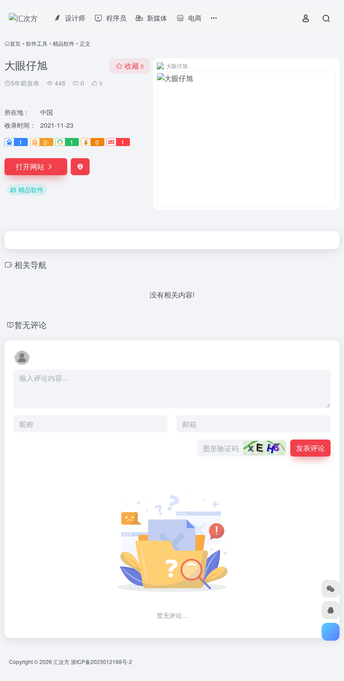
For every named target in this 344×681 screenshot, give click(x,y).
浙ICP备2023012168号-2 (101, 661)
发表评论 (310, 448)
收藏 (134, 65)
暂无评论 (30, 324)
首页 (15, 43)
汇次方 (61, 661)
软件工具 (36, 43)
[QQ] (331, 610)
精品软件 (63, 43)
